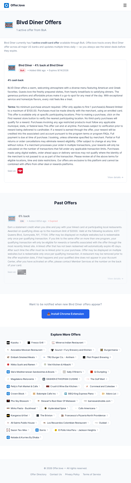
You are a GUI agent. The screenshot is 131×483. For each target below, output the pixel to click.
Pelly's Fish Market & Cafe (25, 386)
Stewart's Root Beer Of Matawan (59, 401)
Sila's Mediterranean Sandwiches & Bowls (33, 371)
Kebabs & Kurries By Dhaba (26, 437)
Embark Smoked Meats (24, 357)
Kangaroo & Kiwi (20, 415)
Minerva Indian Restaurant (70, 342)
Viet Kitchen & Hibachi (60, 364)
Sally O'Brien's (75, 371)
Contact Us (56, 474)
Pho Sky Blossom (21, 401)
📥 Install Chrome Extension (65, 313)
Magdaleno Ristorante (23, 379)
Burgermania (112, 350)
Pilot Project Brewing (99, 357)
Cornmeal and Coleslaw (103, 386)
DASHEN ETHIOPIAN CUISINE (63, 379)
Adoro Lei (112, 393)
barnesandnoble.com (100, 401)
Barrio (44, 430)
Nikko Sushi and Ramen (24, 364)
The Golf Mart (98, 379)
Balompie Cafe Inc (47, 393)
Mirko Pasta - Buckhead (24, 408)
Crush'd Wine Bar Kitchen (64, 386)
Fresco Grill (38, 342)
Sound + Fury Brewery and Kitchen (74, 350)
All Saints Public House (24, 422)
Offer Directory (38, 474)
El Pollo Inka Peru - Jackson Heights (78, 430)
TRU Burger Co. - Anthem (61, 357)
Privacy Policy (72, 474)
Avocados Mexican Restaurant (27, 350)
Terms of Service (92, 474)
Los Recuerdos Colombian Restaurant (68, 422)
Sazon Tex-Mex (20, 430)
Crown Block (18, 393)
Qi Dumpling (101, 371)
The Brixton (47, 415)
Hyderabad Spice (58, 408)
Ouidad (104, 422)
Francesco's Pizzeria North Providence (86, 415)
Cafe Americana (87, 408)
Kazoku (16, 342)
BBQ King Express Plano (82, 393)
